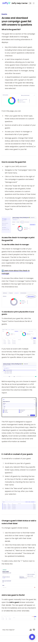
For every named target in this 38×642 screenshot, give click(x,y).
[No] (34, 629)
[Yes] (30, 629)
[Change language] (30, 3)
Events (4, 14)
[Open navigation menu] (34, 3)
